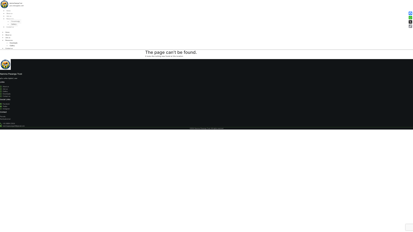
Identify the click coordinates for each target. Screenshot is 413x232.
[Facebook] (410, 13)
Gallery (13, 24)
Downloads (15, 22)
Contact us (10, 27)
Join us (8, 16)
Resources (10, 19)
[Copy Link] (410, 26)
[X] (410, 22)
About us (9, 13)
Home (8, 11)
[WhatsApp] (410, 17)
